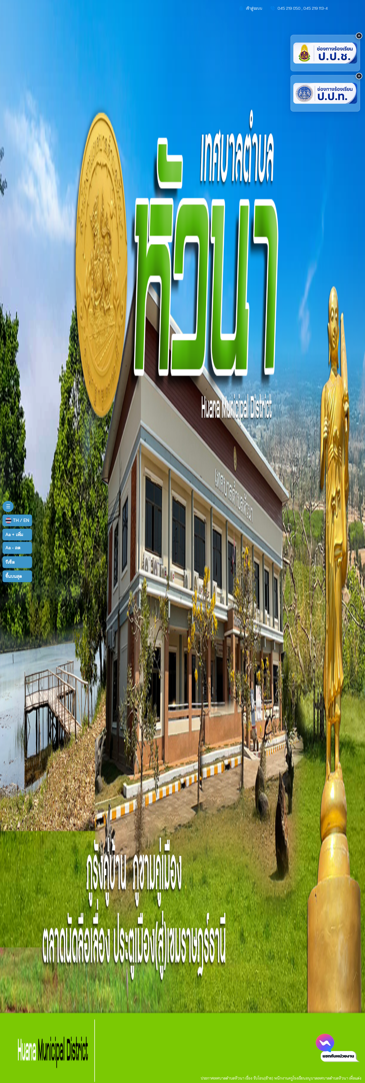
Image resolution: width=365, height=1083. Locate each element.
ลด (12, 548)
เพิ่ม (14, 535)
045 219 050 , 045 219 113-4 (303, 8)
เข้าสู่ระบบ (254, 8)
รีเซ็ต (10, 562)
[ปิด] (359, 36)
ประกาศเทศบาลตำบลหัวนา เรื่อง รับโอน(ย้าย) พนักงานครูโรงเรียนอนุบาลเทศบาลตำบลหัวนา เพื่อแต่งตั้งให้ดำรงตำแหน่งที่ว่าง (225, 1078)
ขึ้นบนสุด (13, 576)
